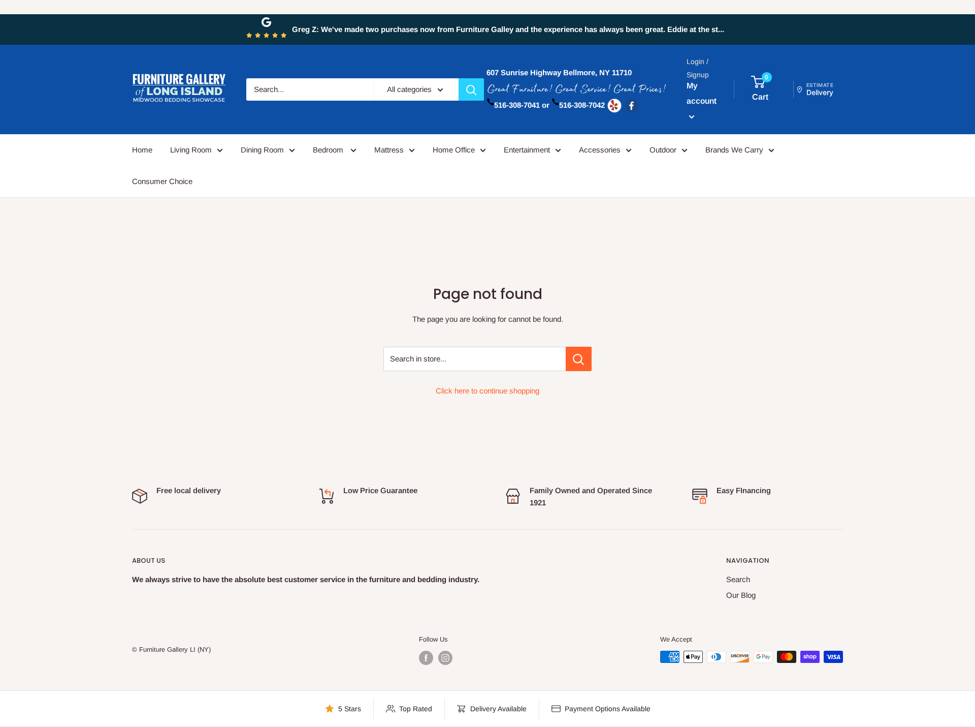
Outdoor (662, 149)
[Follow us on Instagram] (445, 658)
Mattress (389, 149)
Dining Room (262, 149)
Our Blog (741, 595)
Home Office (454, 149)
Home (142, 149)
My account (702, 93)
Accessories (600, 149)
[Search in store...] (579, 359)
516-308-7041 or (521, 105)
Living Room (191, 149)
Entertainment (527, 149)
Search (738, 579)
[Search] (471, 89)
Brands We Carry (734, 149)
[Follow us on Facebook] (426, 658)
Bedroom (329, 149)
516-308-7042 (582, 105)
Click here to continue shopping (487, 390)
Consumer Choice (162, 181)
